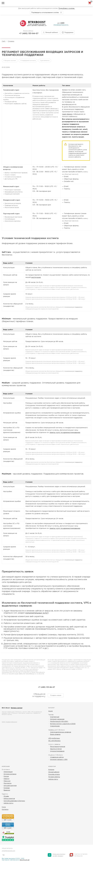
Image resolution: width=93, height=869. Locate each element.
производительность (61, 25)
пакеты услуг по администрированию (65, 432)
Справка (11, 41)
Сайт (3, 41)
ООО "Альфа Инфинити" (9, 721)
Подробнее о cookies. (66, 8)
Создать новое (55, 695)
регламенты (45, 60)
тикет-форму (67, 114)
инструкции (36, 277)
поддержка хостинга (29, 60)
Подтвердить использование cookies (45, 12)
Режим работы (28, 30)
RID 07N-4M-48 (24, 860)
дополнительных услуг (36, 613)
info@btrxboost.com (8, 850)
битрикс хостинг (10, 60)
